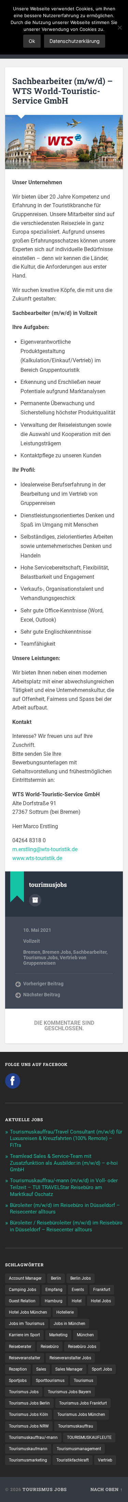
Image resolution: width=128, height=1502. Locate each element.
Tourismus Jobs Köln (28, 1414)
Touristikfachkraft (72, 1460)
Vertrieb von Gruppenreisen (54, 960)
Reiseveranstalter (24, 1358)
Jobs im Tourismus (26, 1323)
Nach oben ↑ (106, 1489)
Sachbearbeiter (89, 952)
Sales (41, 1369)
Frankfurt (101, 1289)
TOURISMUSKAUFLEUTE (89, 1437)
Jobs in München (69, 1323)
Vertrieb (105, 1460)
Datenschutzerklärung (74, 41)
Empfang (53, 1289)
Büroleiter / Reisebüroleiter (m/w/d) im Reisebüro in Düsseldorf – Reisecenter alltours (66, 1226)
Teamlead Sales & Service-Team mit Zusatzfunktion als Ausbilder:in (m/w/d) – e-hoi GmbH (64, 1163)
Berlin (56, 1278)
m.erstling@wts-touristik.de (44, 849)
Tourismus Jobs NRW (29, 1426)
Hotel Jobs (101, 1301)
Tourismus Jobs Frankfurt (83, 1403)
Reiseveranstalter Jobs (70, 1358)
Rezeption (18, 1369)
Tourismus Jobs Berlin (29, 1403)
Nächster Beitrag (41, 994)
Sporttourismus (50, 1380)
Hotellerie (65, 1312)
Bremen (31, 952)
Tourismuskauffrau (75, 1426)
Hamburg (53, 1301)
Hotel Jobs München (28, 1312)
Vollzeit (31, 941)
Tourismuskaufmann (28, 1448)
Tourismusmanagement (79, 1448)
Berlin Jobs (80, 1278)
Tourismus (83, 1380)
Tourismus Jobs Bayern (69, 1391)
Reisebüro (50, 1346)
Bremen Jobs (56, 952)
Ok (32, 41)
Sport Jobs (102, 1369)
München (85, 1335)
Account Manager (25, 1278)
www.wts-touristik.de (37, 858)
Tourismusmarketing (28, 1460)
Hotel (77, 1301)
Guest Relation (22, 1301)
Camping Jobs (22, 1289)
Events (78, 1289)
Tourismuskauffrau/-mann (33, 1437)
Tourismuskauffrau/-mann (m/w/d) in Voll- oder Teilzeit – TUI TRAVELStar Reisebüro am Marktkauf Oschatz (64, 1187)
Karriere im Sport (24, 1335)
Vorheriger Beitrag (43, 983)
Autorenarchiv (35, 900)
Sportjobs (18, 1380)
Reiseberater (20, 1346)
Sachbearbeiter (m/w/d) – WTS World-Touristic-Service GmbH (62, 90)
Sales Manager (69, 1369)
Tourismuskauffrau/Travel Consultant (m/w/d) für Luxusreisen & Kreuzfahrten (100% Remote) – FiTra (66, 1139)
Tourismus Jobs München (81, 1414)
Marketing (58, 1335)
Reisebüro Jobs (82, 1346)
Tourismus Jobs (40, 957)
